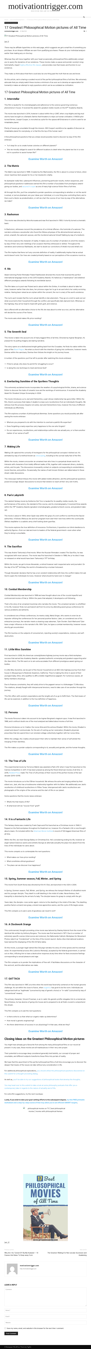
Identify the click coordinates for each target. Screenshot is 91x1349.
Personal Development (17, 20)
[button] (84, 17)
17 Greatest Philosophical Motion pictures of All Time (45, 27)
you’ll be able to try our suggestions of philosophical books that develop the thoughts (46, 1079)
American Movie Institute (43, 831)
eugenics (47, 987)
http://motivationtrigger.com (28, 1269)
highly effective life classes (30, 65)
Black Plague (18, 349)
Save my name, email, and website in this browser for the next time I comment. (35, 1328)
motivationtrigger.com (11, 31)
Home (6, 20)
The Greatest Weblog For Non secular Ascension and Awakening (67, 1254)
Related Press (14, 773)
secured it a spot (28, 186)
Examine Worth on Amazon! (46, 159)
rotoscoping (40, 456)
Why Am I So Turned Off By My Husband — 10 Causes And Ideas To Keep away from (21, 1254)
